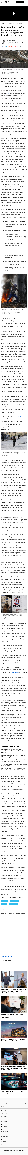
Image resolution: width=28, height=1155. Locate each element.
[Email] (17, 46)
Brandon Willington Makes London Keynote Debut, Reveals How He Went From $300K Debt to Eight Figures (14, 1068)
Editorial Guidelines (20, 913)
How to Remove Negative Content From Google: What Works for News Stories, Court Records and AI (13, 1016)
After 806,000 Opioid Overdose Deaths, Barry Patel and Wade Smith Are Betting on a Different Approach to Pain (13, 991)
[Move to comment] (20, 46)
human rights (19, 416)
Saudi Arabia (15, 672)
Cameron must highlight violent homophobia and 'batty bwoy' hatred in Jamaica (12, 751)
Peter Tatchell (12, 40)
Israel (7, 93)
